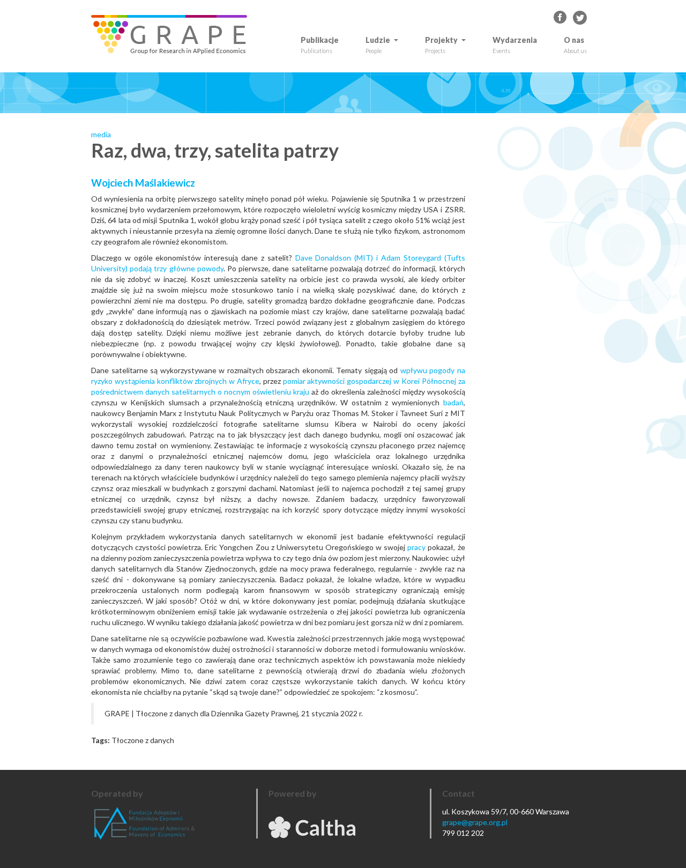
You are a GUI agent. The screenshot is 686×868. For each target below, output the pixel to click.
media (101, 134)
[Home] (173, 34)
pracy (416, 547)
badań (453, 402)
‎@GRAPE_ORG (580, 18)
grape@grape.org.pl (475, 822)
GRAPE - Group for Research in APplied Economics (561, 18)
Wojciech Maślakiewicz (143, 182)
